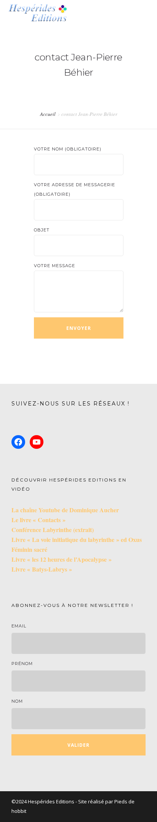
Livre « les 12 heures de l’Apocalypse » (61, 559)
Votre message (54, 265)
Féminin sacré (29, 549)
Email (18, 626)
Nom (17, 701)
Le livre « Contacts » (38, 519)
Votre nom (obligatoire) (67, 149)
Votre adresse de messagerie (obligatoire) (74, 189)
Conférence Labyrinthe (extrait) (52, 529)
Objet (42, 230)
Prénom (22, 663)
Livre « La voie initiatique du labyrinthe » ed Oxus (76, 539)
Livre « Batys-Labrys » (41, 569)
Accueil (48, 114)
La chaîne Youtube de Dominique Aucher (65, 509)
